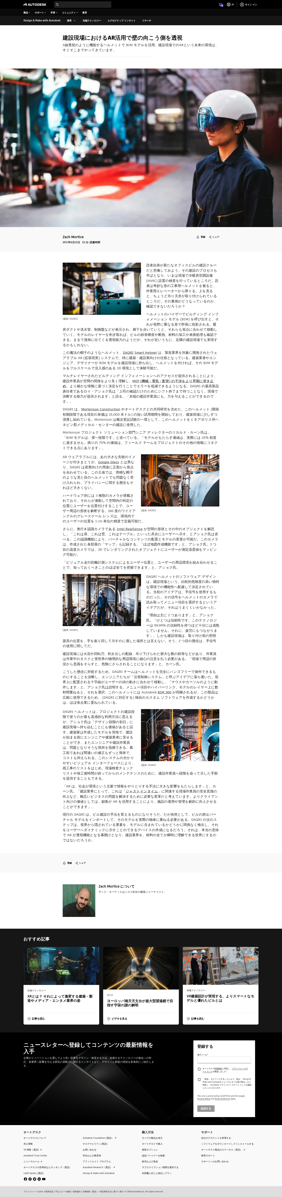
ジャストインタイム (142, 791)
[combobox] (82, 4)
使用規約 (77, 1191)
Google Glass (108, 462)
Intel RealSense (130, 529)
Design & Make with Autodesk (42, 20)
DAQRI (128, 352)
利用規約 (218, 1068)
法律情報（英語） (90, 1191)
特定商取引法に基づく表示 (111, 1191)
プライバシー (29, 1191)
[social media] (35, 1179)
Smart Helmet (145, 352)
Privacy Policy (203, 1098)
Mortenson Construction (100, 409)
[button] (36, 1019)
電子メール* (202, 1055)
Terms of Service (222, 1098)
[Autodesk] (35, 4)
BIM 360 (164, 692)
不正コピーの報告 (63, 1191)
